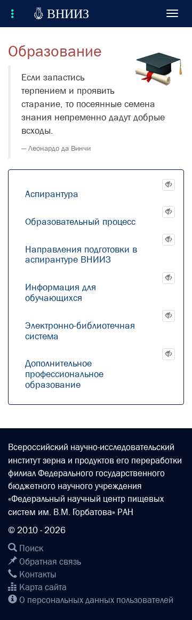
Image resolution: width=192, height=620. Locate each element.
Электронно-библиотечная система (80, 331)
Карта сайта (42, 587)
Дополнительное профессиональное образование (64, 374)
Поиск (30, 548)
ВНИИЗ (61, 13)
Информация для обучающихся (60, 292)
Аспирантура (51, 194)
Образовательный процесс (80, 222)
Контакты (37, 574)
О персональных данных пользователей (95, 600)
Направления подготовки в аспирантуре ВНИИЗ (81, 254)
